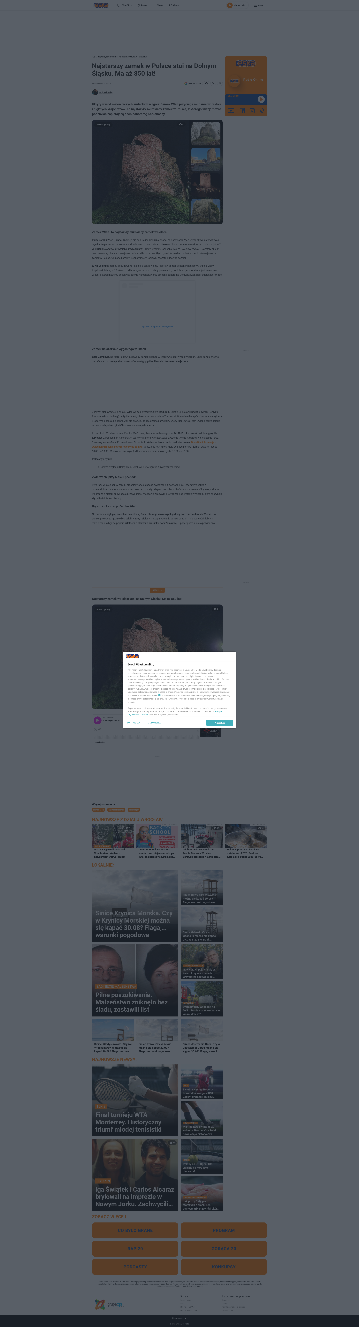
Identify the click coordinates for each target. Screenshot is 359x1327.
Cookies (144, 714)
